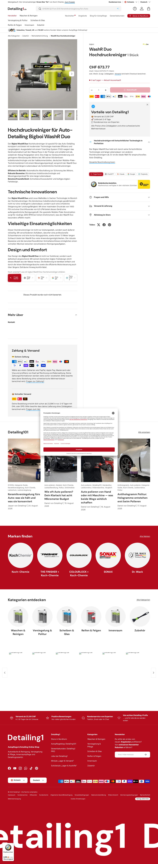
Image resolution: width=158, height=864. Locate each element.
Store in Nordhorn (59, 739)
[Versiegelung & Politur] (42, 616)
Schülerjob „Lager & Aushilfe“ (64, 765)
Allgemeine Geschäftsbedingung (61, 795)
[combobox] (78, 8)
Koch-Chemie (20, 571)
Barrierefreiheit (145, 795)
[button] (148, 8)
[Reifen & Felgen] (91, 616)
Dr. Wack (137, 571)
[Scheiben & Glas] (67, 616)
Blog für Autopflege (98, 16)
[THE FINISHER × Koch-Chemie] (49, 555)
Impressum (11, 795)
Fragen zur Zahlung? (35, 381)
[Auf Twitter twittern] (98, 224)
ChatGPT (110, 174)
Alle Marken (145, 536)
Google (132, 174)
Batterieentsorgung (14, 799)
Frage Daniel (97, 174)
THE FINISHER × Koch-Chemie (49, 573)
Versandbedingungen (82, 795)
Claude (121, 174)
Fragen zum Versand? (35, 409)
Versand (118, 74)
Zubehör (40, 25)
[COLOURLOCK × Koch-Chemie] (79, 555)
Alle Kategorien (14, 36)
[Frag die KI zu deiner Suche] (118, 8)
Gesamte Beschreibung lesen (102, 162)
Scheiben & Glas (37, 20)
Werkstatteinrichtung (39, 36)
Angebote (82, 16)
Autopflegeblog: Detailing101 (63, 744)
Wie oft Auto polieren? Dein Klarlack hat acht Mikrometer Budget (58, 495)
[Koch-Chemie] (20, 555)
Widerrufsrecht (113, 795)
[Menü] (12, 844)
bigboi (91, 44)
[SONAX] (108, 555)
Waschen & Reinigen (29, 15)
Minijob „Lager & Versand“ (62, 761)
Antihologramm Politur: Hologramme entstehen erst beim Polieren (133, 498)
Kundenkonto (43, 795)
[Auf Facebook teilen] (104, 224)
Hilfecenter (33, 795)
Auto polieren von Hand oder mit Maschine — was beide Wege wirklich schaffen (97, 497)
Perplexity (144, 174)
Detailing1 (16, 792)
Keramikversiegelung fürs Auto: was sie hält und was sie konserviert (24, 498)
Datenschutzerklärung (98, 795)
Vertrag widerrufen (142, 799)
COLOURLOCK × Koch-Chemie (79, 573)
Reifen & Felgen (15, 25)
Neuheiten (69, 16)
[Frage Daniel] (135, 8)
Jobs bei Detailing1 (59, 756)
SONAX (108, 571)
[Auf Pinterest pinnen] (109, 224)
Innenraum (29, 25)
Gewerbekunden (117, 16)
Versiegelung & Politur (18, 20)
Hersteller (12, 15)
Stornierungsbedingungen (129, 795)
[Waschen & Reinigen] (18, 616)
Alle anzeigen (144, 432)
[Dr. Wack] (137, 555)
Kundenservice (115, 2)
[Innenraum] (115, 616)
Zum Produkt (70, 2)
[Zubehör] (140, 616)
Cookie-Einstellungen (78, 799)
